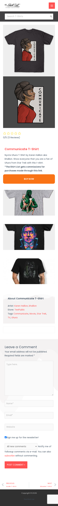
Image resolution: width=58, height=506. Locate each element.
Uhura (14, 317)
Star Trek (41, 313)
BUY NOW (29, 179)
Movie (33, 313)
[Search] (51, 16)
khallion (33, 305)
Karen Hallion (21, 305)
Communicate (20, 313)
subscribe (10, 455)
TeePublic (20, 309)
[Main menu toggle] (52, 5)
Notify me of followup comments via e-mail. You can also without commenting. (28, 451)
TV (9, 317)
